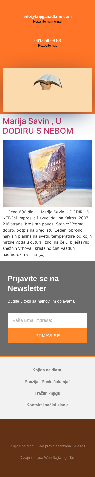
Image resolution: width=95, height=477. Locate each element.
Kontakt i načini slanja (47, 405)
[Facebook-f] (32, 433)
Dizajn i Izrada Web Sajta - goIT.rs (47, 457)
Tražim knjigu (47, 393)
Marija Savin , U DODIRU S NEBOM (38, 126)
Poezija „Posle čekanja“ (47, 382)
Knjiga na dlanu (47, 370)
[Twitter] (59, 58)
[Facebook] (36, 58)
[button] (45, 101)
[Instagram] (48, 58)
